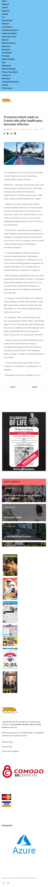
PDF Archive (7, 88)
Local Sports (7, 27)
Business (5, 24)
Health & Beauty (8, 59)
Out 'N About (7, 53)
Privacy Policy (7, 747)
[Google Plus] (11, 133)
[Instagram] (8, 883)
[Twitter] (8, 133)
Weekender (6, 66)
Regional (5, 11)
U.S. (3, 17)
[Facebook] (4, 133)
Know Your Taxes (13, 517)
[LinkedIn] (15, 133)
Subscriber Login (9, 37)
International (7, 20)
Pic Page (5, 56)
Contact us (6, 75)
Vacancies (6, 50)
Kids (4, 62)
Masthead (6, 79)
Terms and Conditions (10, 751)
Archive (5, 85)
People (5, 14)
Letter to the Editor (9, 33)
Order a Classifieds (10, 72)
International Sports (10, 30)
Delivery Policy (7, 742)
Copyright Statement (10, 82)
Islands (5, 8)
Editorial (5, 4)
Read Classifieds (9, 69)
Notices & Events (9, 43)
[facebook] (3, 883)
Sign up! (5, 40)
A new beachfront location (17, 536)
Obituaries (6, 46)
